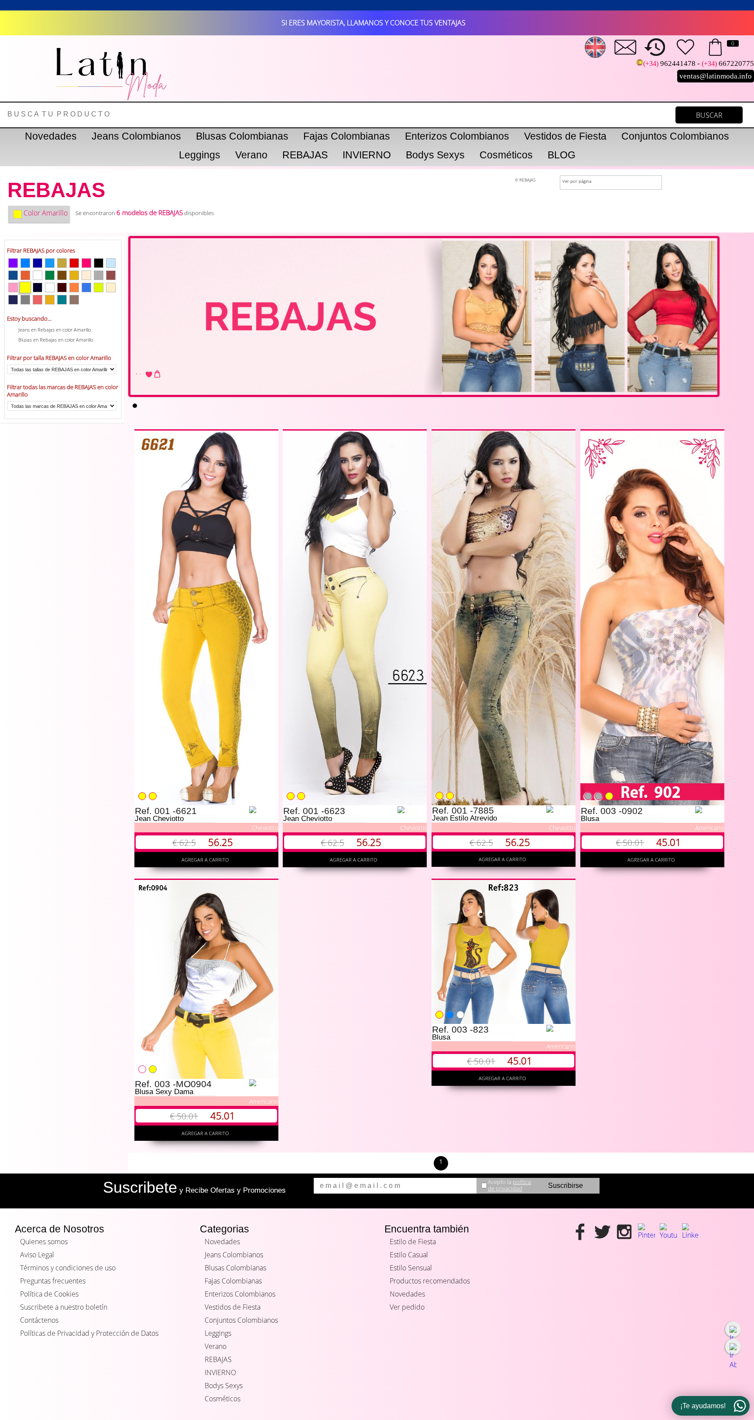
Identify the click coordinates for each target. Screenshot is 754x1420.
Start (706, 400)
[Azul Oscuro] (37, 263)
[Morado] (13, 263)
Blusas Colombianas (242, 136)
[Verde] (50, 275)
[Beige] (86, 275)
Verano (251, 155)
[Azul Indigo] (13, 300)
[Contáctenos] (625, 47)
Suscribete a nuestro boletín (63, 1307)
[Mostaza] (74, 275)
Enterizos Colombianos (457, 136)
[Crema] (111, 287)
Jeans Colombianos (136, 136)
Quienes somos (44, 1241)
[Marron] (111, 275)
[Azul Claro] (50, 263)
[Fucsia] (86, 263)
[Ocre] (25, 275)
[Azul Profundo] (37, 287)
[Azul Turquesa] (62, 300)
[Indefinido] (37, 275)
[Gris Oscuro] (25, 300)
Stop (713, 400)
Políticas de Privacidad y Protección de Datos (89, 1333)
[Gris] (98, 275)
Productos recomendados (430, 1281)
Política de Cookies (49, 1294)
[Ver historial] (655, 47)
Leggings (199, 155)
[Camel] (74, 300)
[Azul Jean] (13, 275)
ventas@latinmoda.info (715, 76)
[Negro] (98, 263)
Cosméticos (506, 155)
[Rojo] (74, 263)
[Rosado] (13, 287)
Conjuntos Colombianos (675, 136)
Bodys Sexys (435, 155)
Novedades (51, 136)
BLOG (562, 155)
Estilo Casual (409, 1254)
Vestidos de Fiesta (565, 136)
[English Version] (595, 47)
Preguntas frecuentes (53, 1281)
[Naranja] (74, 287)
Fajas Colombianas (346, 136)
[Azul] (25, 263)
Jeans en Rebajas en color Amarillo (54, 329)
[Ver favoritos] (685, 47)
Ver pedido (407, 1307)
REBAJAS (305, 155)
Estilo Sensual (411, 1268)
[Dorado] (50, 300)
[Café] (62, 275)
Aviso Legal (37, 1254)
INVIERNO (367, 155)
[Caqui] (62, 263)
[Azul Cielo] (111, 263)
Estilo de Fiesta (413, 1241)
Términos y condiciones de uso (68, 1268)
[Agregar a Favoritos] (263, 809)
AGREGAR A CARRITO (206, 859)
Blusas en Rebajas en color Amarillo (55, 339)
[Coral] (37, 300)
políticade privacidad (509, 1185)
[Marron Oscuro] (62, 287)
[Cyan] (86, 287)
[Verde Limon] (98, 287)
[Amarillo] (25, 287)
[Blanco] (50, 287)
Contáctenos (39, 1320)
